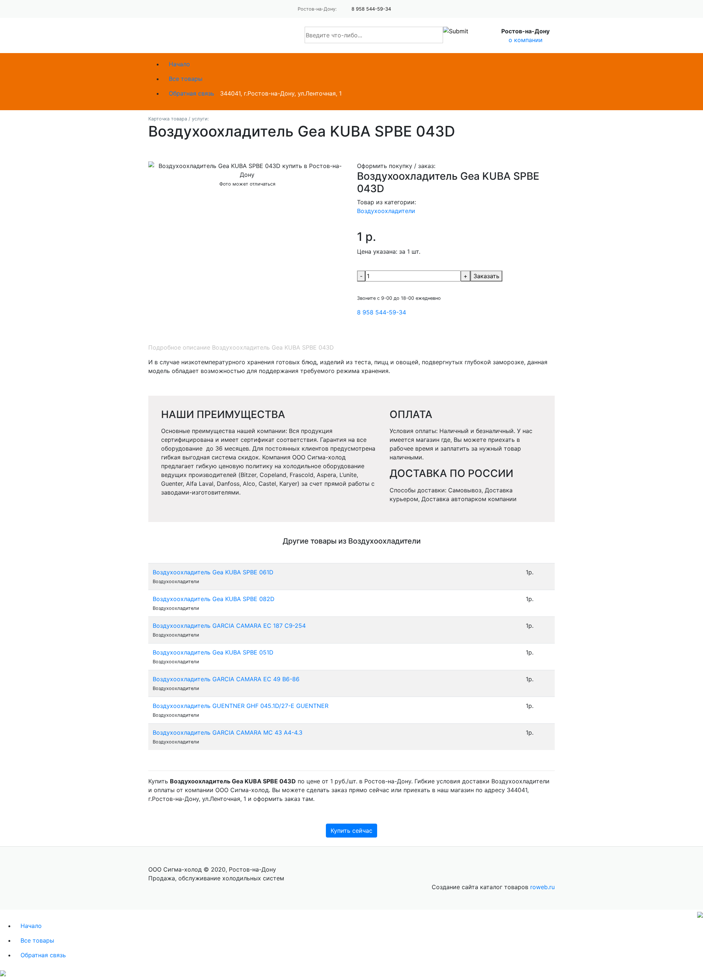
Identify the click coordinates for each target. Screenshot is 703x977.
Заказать (486, 276)
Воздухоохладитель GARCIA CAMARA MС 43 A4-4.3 (227, 732)
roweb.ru (542, 887)
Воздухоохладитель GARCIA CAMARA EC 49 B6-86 (226, 679)
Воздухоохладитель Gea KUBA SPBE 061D (213, 572)
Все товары (185, 78)
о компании (526, 40)
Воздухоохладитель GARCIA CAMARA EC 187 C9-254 (229, 625)
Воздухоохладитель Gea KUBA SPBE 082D (214, 599)
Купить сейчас (351, 830)
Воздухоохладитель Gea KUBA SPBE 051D (213, 652)
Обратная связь (191, 93)
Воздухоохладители (386, 211)
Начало (179, 64)
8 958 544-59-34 (371, 9)
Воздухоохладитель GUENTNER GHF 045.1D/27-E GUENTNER (240, 705)
